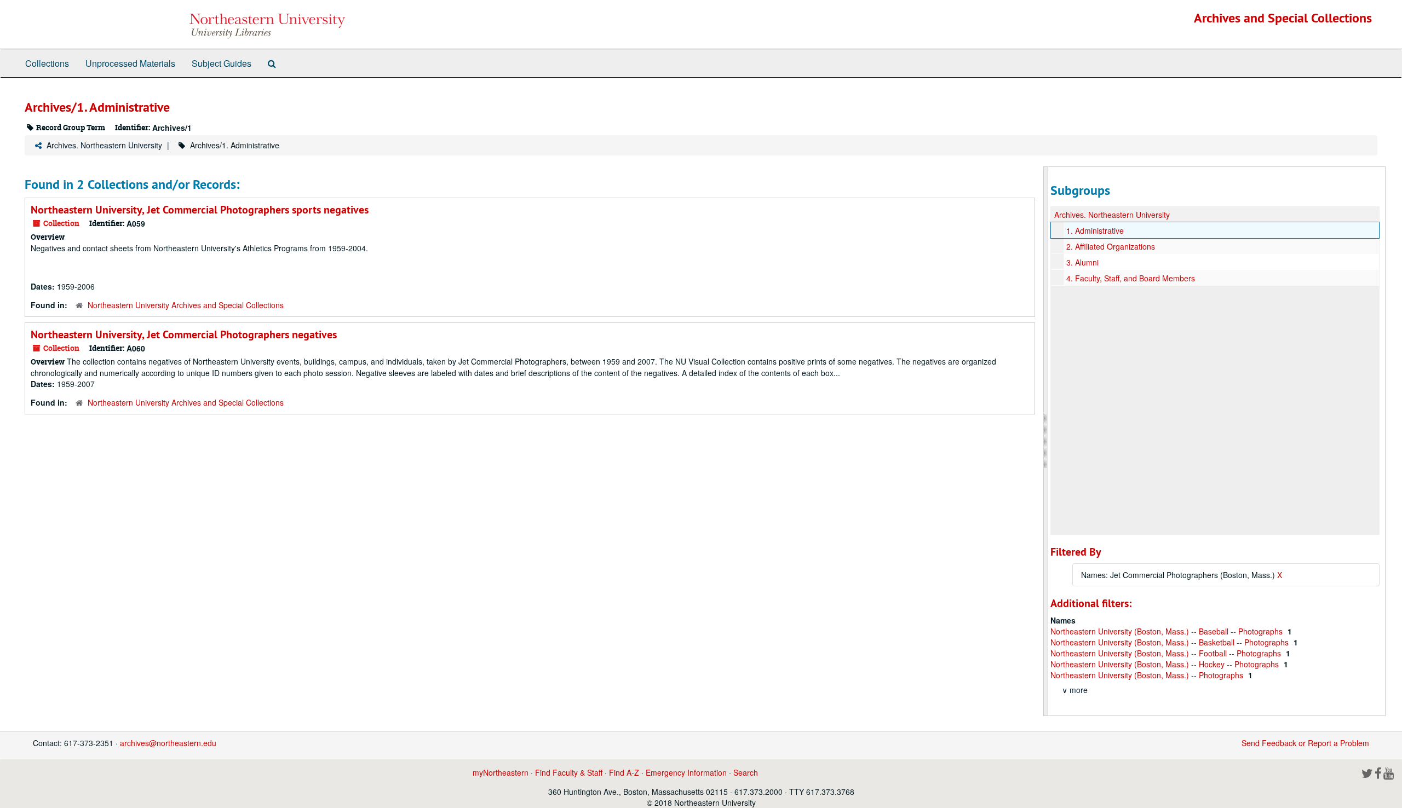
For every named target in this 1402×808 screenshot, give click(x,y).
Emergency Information (686, 772)
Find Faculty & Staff (568, 772)
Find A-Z (624, 772)
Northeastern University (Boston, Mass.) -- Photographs (1147, 675)
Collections (47, 63)
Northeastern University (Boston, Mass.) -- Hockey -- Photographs (1165, 664)
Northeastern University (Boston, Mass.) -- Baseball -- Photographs (1167, 631)
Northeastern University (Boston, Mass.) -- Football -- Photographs (1166, 653)
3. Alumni (1082, 262)
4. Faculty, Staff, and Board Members (1130, 278)
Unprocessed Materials (130, 63)
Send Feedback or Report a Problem (1305, 742)
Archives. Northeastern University (104, 145)
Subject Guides (221, 63)
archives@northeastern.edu (168, 742)
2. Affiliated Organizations (1110, 246)
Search (745, 772)
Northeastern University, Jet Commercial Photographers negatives (184, 334)
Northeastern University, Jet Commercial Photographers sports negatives (200, 210)
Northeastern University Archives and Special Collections (186, 304)
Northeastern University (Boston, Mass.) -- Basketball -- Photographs (1170, 642)
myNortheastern (500, 772)
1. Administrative (1095, 230)
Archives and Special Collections (1283, 17)
